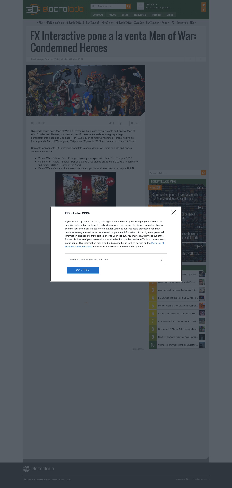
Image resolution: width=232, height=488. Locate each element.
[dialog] (116, 244)
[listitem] (116, 259)
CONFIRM (83, 270)
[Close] (175, 213)
